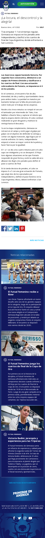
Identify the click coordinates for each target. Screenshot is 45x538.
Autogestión (27, 4)
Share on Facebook (4, 228)
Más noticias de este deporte (22, 483)
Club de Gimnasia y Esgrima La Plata (6, 6)
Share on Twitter (10, 228)
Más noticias (37, 240)
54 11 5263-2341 (37, 508)
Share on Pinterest (22, 228)
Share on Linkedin (16, 228)
